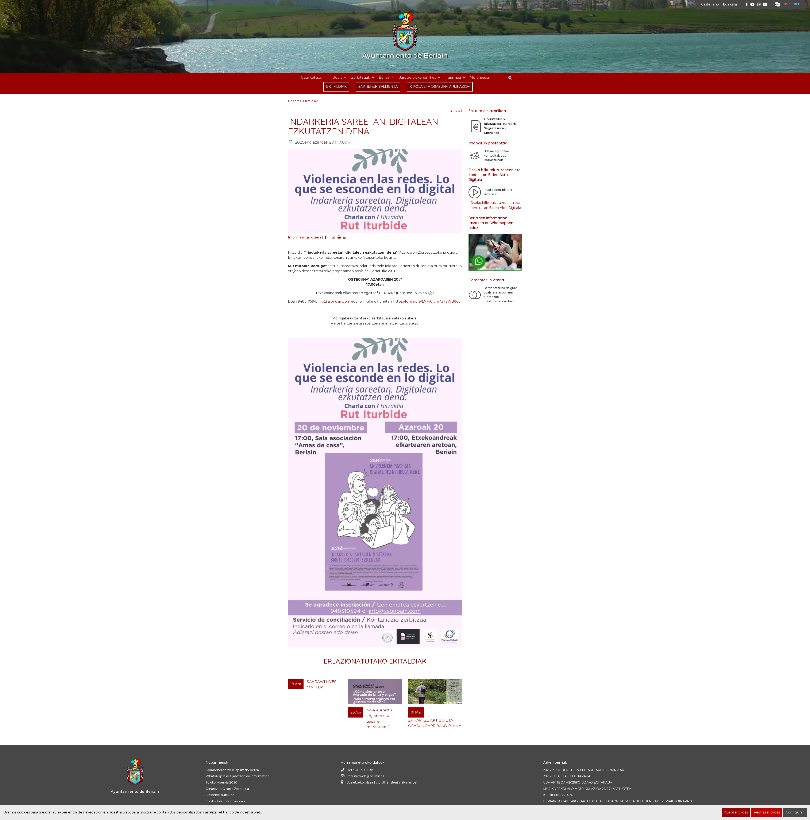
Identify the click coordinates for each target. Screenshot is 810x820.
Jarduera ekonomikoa (417, 77)
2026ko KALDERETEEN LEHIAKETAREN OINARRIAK (583, 770)
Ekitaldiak (310, 101)
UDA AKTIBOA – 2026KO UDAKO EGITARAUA (577, 782)
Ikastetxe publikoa (220, 795)
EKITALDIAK (336, 87)
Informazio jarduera (304, 237)
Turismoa (453, 77)
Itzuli (457, 111)
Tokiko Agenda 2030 (221, 782)
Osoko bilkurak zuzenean (225, 801)
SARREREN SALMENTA (378, 87)
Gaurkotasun (312, 77)
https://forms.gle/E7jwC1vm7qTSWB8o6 (426, 301)
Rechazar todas (767, 812)
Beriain (384, 77)
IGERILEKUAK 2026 (558, 795)
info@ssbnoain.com (334, 301)
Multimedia (479, 77)
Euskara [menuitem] (730, 4)
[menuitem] (710, 4)
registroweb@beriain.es (365, 776)
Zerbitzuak (360, 77)
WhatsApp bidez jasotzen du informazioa (237, 776)
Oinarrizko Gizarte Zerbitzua (227, 789)
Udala (337, 77)
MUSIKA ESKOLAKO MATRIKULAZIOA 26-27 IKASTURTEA (587, 789)
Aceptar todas (736, 812)
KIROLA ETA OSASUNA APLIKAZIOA (439, 87)
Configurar (795, 812)
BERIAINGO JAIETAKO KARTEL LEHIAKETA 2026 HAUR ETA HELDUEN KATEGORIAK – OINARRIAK (619, 801)
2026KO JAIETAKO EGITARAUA (566, 776)
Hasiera (293, 101)
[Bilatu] (511, 78)
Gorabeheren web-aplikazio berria (232, 770)
